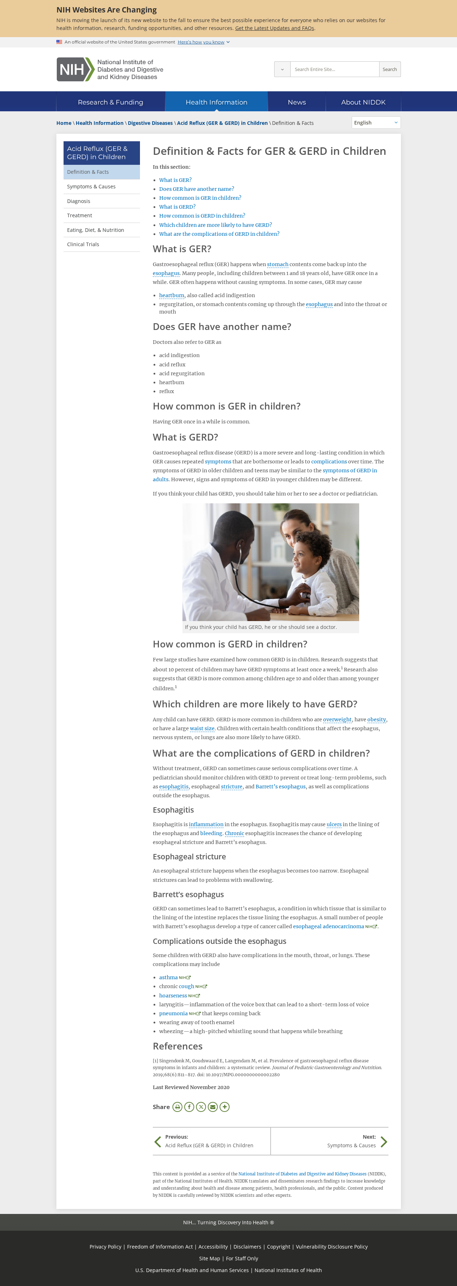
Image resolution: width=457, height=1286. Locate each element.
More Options (225, 1107)
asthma (168, 977)
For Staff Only (242, 1258)
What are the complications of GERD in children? (219, 234)
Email (213, 1107)
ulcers (334, 824)
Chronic (234, 833)
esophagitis (174, 786)
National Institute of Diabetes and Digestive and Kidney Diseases (302, 1173)
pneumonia (173, 1013)
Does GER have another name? (196, 189)
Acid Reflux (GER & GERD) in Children (97, 153)
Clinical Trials (83, 244)
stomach (277, 264)
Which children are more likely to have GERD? (215, 225)
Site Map (209, 1258)
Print (177, 1107)
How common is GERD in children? (202, 216)
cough (186, 986)
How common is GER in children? (200, 198)
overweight (337, 719)
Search (390, 69)
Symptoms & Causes (91, 186)
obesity (376, 719)
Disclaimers (247, 1246)
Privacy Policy (105, 1246)
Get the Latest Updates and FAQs (274, 28)
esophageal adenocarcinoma (328, 926)
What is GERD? (177, 207)
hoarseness (173, 995)
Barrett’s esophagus (281, 786)
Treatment (79, 215)
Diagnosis (78, 201)
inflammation (206, 824)
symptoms (218, 461)
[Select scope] (282, 69)
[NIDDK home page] (110, 69)
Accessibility (213, 1246)
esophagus (166, 273)
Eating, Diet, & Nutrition (95, 230)
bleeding (211, 833)
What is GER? (175, 180)
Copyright (278, 1246)
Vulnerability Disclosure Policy (332, 1246)
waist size (202, 728)
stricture (231, 786)
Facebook (189, 1107)
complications (329, 461)
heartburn (171, 295)
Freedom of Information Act (160, 1246)
